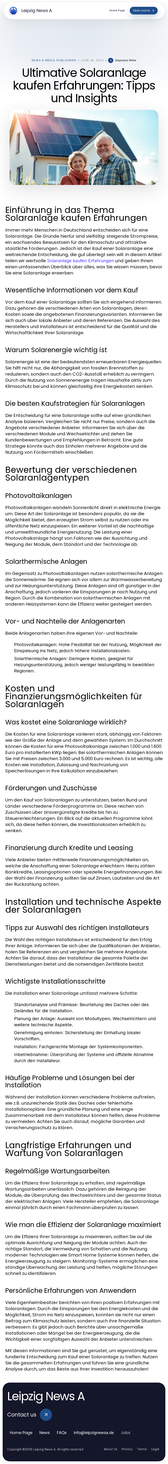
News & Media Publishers (54, 60)
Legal (155, 1449)
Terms (142, 1449)
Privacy (127, 1449)
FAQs (62, 1432)
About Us (110, 1449)
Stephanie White (125, 60)
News (44, 1432)
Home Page (21, 1432)
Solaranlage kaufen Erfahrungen (80, 260)
